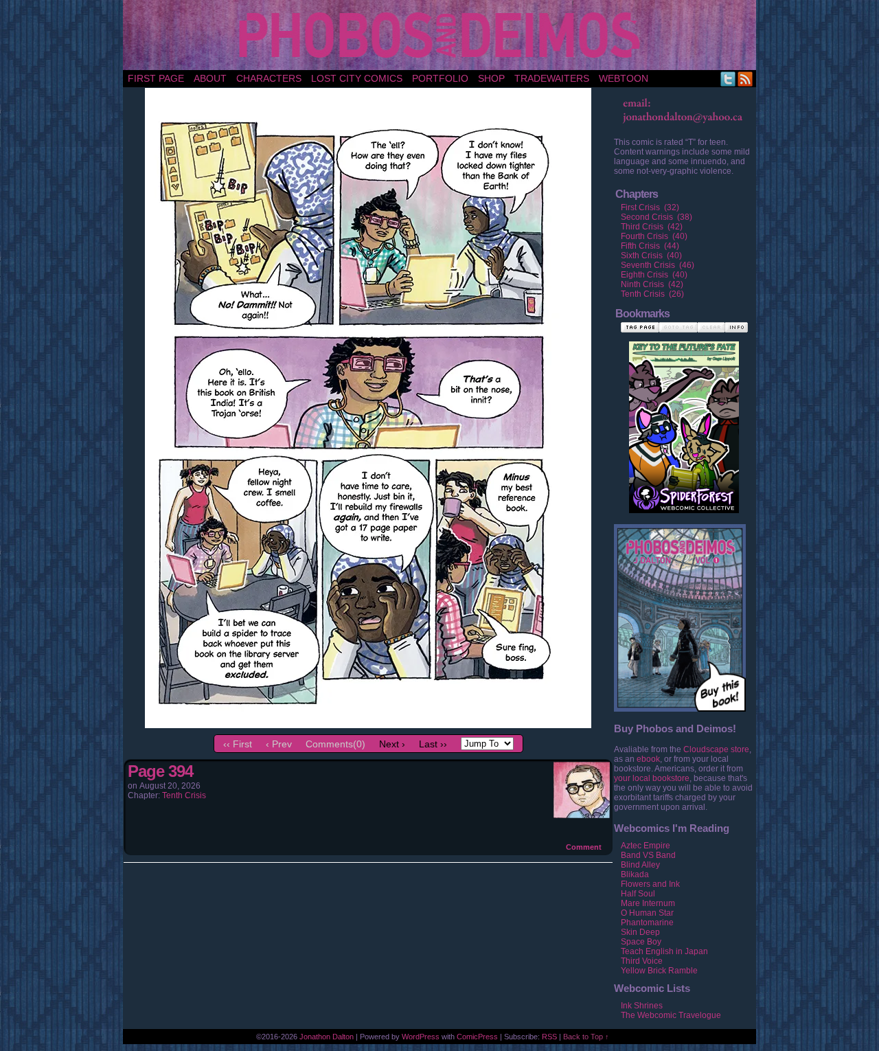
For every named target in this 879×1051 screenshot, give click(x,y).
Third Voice (642, 961)
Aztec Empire (645, 845)
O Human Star (647, 913)
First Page (156, 78)
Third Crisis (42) (652, 226)
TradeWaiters (551, 78)
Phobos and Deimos (442, 35)
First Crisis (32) (650, 207)
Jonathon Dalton (326, 1036)
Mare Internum (648, 903)
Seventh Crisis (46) (657, 265)
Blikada (635, 874)
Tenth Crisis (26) (652, 294)
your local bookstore (651, 778)
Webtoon (623, 78)
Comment (585, 847)
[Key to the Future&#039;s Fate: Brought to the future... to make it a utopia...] (684, 412)
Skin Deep (640, 932)
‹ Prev (279, 743)
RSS (745, 78)
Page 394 (160, 771)
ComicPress (477, 1036)
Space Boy (641, 942)
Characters (268, 78)
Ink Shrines (642, 1005)
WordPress (421, 1036)
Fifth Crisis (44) (650, 246)
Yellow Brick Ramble (659, 970)
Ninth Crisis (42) (652, 284)
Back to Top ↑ (586, 1036)
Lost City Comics (356, 78)
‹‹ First (237, 743)
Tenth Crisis (184, 795)
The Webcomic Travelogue (671, 1015)
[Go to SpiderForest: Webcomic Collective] (684, 499)
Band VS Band (648, 855)
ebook (648, 759)
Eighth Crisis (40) (654, 275)
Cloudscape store (716, 749)
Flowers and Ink (650, 884)
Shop (491, 78)
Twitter (728, 78)
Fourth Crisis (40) (654, 236)
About (210, 78)
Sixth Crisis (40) (651, 255)
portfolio (440, 78)
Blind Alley (640, 865)
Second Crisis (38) (656, 217)
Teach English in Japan (664, 951)
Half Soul (638, 894)
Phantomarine (647, 922)
